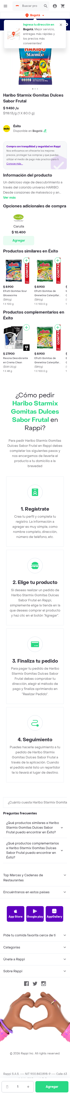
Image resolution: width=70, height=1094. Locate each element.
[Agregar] (26, 260)
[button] (35, 15)
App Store (16, 917)
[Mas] (28, 1087)
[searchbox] (31, 6)
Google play (35, 917)
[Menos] (7, 1087)
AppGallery (54, 917)
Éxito (17, 126)
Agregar (18, 240)
